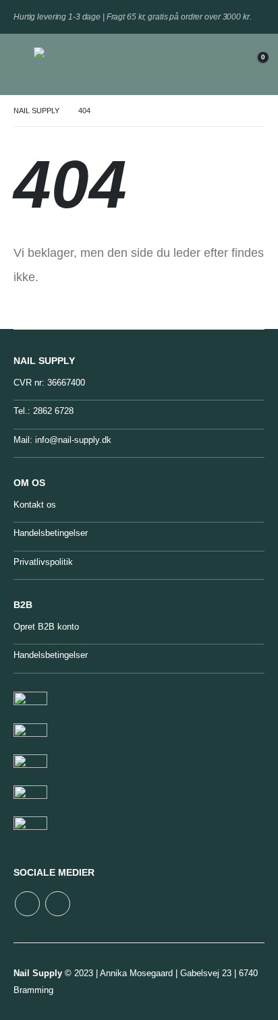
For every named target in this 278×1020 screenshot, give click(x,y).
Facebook (27, 903)
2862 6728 (53, 411)
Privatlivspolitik (43, 562)
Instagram (57, 903)
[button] (23, 64)
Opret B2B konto (46, 627)
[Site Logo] (64, 64)
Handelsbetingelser (50, 533)
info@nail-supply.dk (73, 440)
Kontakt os (34, 505)
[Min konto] (220, 64)
